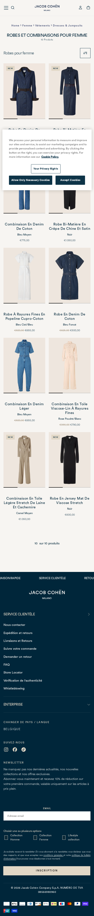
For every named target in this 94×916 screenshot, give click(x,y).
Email (47, 808)
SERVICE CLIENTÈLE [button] (19, 614)
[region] (47, 160)
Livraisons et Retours (17, 640)
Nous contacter (14, 625)
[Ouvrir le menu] (6, 7)
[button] (12, 8)
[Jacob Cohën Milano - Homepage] (47, 7)
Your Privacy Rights (45, 168)
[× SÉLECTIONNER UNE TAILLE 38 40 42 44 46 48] (24, 91)
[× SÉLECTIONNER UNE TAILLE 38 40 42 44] (70, 275)
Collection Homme (16, 837)
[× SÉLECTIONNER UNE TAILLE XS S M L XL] (70, 460)
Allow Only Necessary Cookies (30, 180)
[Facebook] (14, 749)
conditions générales (53, 855)
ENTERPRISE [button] (13, 704)
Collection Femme (45, 837)
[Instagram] (6, 749)
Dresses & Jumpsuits (68, 25)
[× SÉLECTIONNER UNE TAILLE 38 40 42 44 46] (24, 275)
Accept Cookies (70, 180)
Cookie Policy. (50, 156)
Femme (27, 25)
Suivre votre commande (20, 648)
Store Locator (13, 672)
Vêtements (42, 25)
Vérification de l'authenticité (22, 680)
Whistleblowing (13, 688)
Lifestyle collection (74, 837)
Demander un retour (17, 656)
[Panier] (88, 8)
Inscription (47, 870)
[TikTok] (23, 749)
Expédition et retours (17, 633)
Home (15, 25)
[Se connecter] (80, 8)
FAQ (6, 664)
